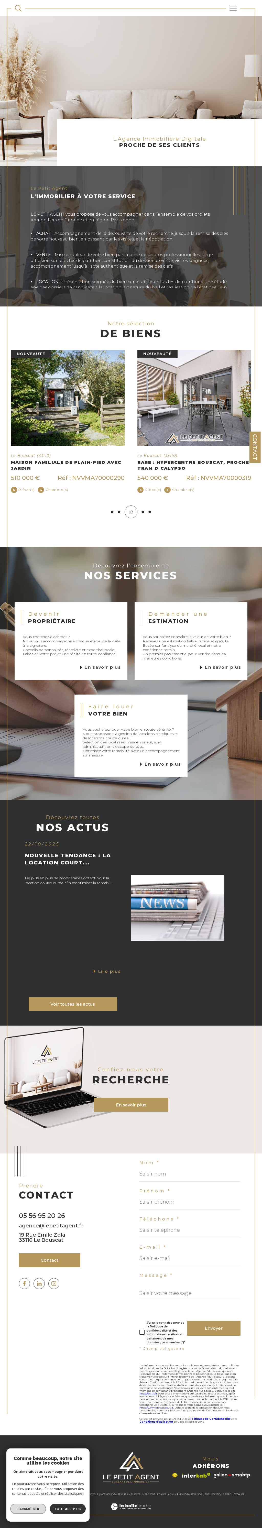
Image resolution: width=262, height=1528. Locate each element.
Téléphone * (159, 1225)
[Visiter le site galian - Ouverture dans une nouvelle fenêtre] (232, 1481)
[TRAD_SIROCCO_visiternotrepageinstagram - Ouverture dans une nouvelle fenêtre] (53, 1289)
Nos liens (203, 1500)
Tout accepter (67, 1509)
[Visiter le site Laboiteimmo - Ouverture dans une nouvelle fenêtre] (131, 1518)
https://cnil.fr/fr (148, 1399)
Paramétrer (28, 1509)
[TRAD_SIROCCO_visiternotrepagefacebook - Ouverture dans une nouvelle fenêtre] (24, 1289)
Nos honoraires (111, 1500)
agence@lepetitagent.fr (51, 1231)
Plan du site (132, 1500)
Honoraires (187, 1500)
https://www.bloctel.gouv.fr (156, 1413)
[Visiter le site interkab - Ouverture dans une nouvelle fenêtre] (196, 1481)
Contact (255, 447)
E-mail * (153, 1253)
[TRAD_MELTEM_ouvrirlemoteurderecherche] (18, 8)
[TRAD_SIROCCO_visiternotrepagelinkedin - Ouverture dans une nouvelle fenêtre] (39, 1289)
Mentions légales (154, 1500)
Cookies (239, 1500)
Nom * (149, 1169)
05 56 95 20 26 (42, 1221)
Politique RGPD (221, 1500)
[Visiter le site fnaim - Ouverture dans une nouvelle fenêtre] (175, 1481)
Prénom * (155, 1197)
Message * (156, 1281)
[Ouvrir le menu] (233, 8)
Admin (172, 1500)
